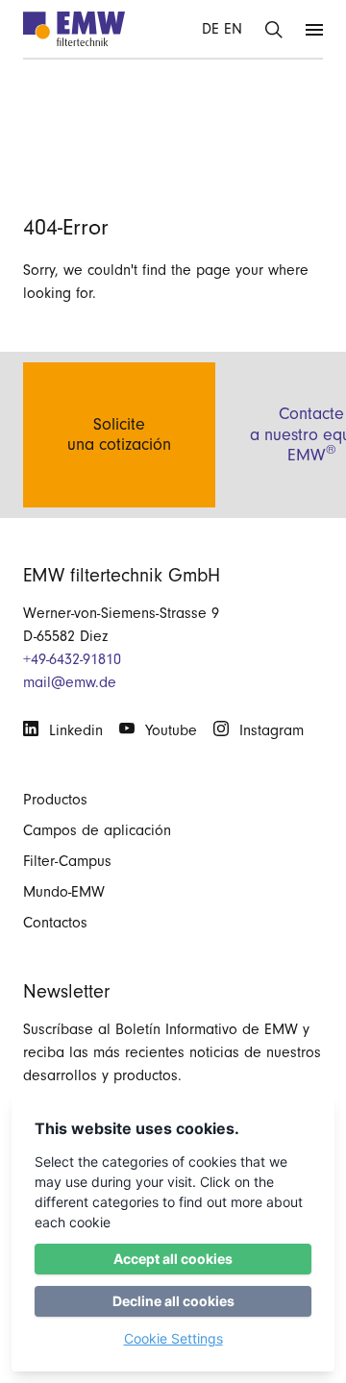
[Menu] (314, 29)
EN (233, 28)
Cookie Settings (173, 1338)
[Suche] (274, 29)
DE (210, 28)
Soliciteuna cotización (119, 435)
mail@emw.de (69, 682)
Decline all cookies (173, 1301)
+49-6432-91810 (72, 659)
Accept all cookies (173, 1258)
